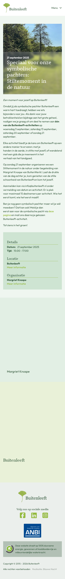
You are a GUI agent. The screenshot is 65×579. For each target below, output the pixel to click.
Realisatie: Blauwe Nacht (44, 569)
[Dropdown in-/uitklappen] (60, 8)
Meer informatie (16, 267)
